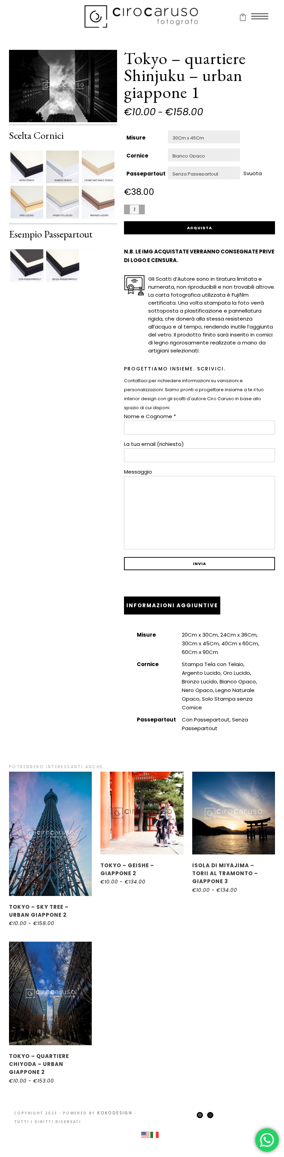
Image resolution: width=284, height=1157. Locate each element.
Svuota (252, 173)
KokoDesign (114, 1113)
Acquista (199, 228)
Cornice (137, 155)
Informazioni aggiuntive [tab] (172, 605)
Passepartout (146, 173)
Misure (135, 137)
